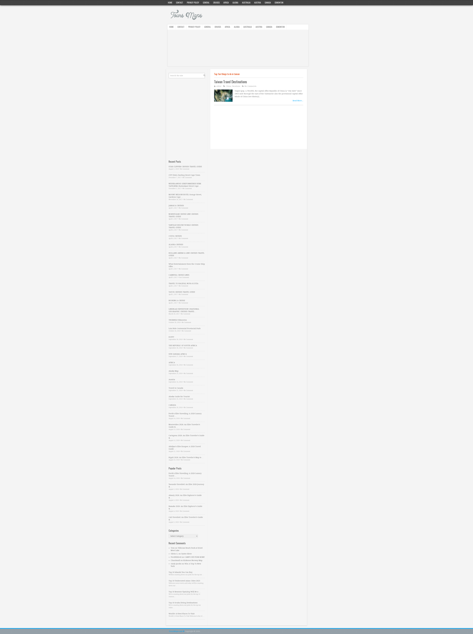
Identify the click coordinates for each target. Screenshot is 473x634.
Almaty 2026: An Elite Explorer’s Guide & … (185, 496)
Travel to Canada (176, 388)
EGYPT (171, 337)
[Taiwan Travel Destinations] (223, 96)
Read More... (298, 101)
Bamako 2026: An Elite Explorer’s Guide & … (185, 507)
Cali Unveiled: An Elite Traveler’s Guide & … (186, 518)
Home (170, 2)
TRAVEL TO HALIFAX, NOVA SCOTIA (183, 283)
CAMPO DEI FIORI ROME (195, 557)
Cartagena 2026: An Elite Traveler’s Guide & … (186, 437)
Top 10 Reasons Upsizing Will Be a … (185, 592)
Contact (179, 2)
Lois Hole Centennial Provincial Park (184, 328)
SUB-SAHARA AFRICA (178, 354)
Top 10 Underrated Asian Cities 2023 (184, 581)
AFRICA (172, 362)
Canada (268, 2)
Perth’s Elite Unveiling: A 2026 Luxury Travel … (185, 415)
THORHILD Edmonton (178, 320)
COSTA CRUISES (175, 236)
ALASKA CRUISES (176, 244)
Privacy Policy (193, 2)
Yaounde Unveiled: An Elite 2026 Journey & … (186, 485)
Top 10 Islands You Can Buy (180, 572)
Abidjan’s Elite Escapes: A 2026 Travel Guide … (185, 447)
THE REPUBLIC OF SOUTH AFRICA (183, 345)
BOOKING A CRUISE (177, 300)
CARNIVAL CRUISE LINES (179, 275)
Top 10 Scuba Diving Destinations (183, 603)
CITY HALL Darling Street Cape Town (184, 175)
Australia (246, 2)
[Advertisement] (238, 49)
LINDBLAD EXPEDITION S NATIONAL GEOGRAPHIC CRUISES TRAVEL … (184, 310)
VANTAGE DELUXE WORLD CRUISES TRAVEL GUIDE (183, 226)
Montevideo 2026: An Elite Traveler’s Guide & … (184, 426)
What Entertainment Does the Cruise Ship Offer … (187, 265)
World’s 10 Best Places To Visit (181, 614)
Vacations (236, 86)
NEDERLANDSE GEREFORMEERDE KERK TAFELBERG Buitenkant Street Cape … (185, 185)
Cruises (216, 2)
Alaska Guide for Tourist (179, 397)
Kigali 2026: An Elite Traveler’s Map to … (186, 457)
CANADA (172, 405)
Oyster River (186, 554)
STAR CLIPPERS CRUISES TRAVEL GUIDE (185, 167)
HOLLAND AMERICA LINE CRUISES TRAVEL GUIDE (186, 254)
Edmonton (279, 2)
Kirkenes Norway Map (192, 560)
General (206, 2)
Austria (257, 2)
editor (218, 86)
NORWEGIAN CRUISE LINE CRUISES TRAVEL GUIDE (183, 215)
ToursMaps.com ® (176, 631)
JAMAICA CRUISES (176, 206)
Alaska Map (173, 371)
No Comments (250, 86)
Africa (226, 2)
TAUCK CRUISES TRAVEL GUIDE (182, 292)
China (228, 86)
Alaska (235, 2)
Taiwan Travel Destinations (230, 81)
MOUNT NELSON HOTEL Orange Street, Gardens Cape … (185, 196)
